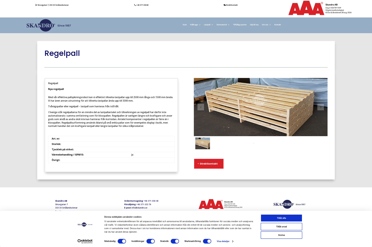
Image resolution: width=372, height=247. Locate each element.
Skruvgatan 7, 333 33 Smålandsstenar (53, 5)
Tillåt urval (281, 226)
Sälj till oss (254, 25)
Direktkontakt (232, 5)
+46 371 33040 (142, 5)
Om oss (265, 25)
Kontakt (277, 25)
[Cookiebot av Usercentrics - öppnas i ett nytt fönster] (85, 241)
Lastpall (207, 25)
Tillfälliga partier (240, 25)
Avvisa (281, 235)
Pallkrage (194, 25)
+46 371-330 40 (151, 200)
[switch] (150, 241)
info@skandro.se (139, 207)
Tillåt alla (281, 218)
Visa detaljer (223, 241)
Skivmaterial (222, 25)
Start (185, 25)
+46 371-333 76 (143, 204)
